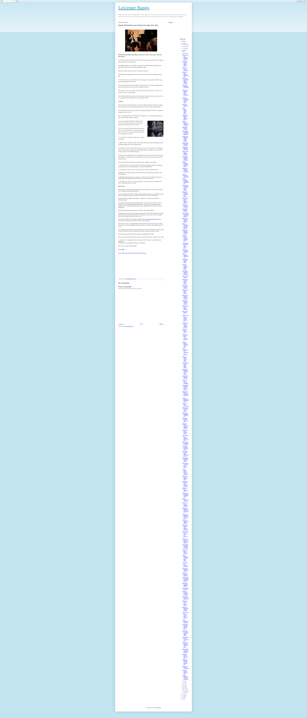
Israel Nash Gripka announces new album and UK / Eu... (185, 238)
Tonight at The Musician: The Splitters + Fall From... (185, 645)
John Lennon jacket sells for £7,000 (185, 206)
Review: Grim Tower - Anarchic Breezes (185, 432)
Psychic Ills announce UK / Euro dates (184, 656)
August (184, 53)
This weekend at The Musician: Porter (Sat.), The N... (185, 438)
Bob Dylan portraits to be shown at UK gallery (185, 593)
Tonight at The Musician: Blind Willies (185, 148)
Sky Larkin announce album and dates (184, 672)
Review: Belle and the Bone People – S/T (185, 598)
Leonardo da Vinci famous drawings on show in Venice (185, 100)
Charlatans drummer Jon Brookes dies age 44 (185, 400)
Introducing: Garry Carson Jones (185, 404)
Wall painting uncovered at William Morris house (185, 272)
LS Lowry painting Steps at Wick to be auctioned (185, 472)
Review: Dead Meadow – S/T (185, 312)
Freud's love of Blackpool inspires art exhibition (185, 297)
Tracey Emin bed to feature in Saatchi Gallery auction (185, 633)
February (184, 690)
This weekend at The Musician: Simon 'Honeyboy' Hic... (185, 615)
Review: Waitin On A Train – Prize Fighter (185, 443)
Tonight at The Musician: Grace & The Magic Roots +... (185, 394)
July (183, 681)
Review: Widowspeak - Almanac (185, 499)
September (185, 50)
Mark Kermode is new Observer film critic (185, 307)
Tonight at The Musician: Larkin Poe (185, 574)
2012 (182, 695)
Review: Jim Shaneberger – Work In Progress (185, 302)
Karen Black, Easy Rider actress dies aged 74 (185, 448)
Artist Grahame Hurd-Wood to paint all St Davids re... (185, 132)
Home (141, 324)
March (184, 688)
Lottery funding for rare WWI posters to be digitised (185, 215)
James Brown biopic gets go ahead (185, 128)
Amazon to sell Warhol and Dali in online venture (185, 516)
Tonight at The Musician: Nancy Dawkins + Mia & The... (185, 527)
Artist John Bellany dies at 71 (185, 105)
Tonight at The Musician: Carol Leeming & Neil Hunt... (185, 484)
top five (137, 213)
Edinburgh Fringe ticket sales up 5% (185, 176)
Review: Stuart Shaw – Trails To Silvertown (185, 551)
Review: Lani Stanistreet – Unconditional (185, 86)
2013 (182, 43)
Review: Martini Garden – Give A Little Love (185, 639)
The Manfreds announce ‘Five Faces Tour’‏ (185, 420)
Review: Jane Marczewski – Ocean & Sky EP (185, 570)
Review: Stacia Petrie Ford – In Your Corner (185, 409)
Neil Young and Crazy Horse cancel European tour (185, 465)
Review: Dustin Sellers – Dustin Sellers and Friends (185, 201)
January (184, 692)
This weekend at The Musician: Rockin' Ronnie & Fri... (185, 318)
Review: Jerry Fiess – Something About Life (185, 504)
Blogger (159, 707)
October (184, 48)
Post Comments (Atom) (128, 326)
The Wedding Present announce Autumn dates (184, 64)
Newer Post (121, 324)
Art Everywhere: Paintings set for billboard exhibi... (185, 495)
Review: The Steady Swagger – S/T (185, 331)
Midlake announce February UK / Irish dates (185, 123)
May (184, 685)
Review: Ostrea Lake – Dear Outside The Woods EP (185, 651)
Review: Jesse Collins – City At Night (185, 667)
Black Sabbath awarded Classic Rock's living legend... (185, 454)
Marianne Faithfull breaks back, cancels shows (185, 345)
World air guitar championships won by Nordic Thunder (185, 188)
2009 (182, 698)
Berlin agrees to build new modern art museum (185, 220)
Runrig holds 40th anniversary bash (185, 489)
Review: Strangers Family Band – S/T (185, 255)
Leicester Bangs (133, 7)
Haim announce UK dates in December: (185, 144)
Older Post (161, 324)
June (184, 683)
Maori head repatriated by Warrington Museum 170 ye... (185, 510)
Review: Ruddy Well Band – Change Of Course (185, 459)
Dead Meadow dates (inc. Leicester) (185, 287)
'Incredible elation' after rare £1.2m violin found (185, 677)
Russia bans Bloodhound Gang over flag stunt (185, 609)
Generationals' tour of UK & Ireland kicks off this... (185, 627)
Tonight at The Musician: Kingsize (185, 210)
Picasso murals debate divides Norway (185, 291)
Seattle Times (121, 207)
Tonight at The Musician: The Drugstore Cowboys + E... (185, 337)
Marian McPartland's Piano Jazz (154, 219)
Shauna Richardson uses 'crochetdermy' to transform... (185, 351)
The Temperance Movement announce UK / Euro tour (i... (185, 387)
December (185, 44)
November (185, 46)
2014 (182, 41)
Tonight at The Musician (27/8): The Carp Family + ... (185, 170)
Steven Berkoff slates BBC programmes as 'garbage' (185, 546)
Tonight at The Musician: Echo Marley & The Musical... (185, 194)
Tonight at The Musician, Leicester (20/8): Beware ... (185, 281)
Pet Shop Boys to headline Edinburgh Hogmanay (185, 158)
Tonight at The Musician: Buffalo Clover (185, 261)
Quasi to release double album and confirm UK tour (185, 579)
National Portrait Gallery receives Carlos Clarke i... (185, 365)
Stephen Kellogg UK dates (185, 589)
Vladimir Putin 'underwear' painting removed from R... (185, 139)
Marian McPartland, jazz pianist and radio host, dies (185, 226)
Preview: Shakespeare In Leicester (185, 621)
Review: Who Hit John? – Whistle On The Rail (185, 584)
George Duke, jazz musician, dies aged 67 (185, 564)
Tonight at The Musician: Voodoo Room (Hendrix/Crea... (185, 93)
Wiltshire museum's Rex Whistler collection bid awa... (185, 181)
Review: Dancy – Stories (185, 277)
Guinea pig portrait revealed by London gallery (185, 267)
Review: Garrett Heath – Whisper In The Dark (185, 153)
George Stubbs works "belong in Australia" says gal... (185, 325)
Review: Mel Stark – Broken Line (185, 69)
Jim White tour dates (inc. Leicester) (185, 377)
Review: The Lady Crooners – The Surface (185, 381)
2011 (182, 696)
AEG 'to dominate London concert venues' (184, 359)
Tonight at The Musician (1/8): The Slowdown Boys (185, 662)
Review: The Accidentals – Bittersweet (185, 250)
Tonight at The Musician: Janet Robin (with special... (185, 372)
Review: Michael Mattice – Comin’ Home (184, 111)
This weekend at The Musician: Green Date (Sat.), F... (185, 57)
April (184, 687)
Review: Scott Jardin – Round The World (185, 478)
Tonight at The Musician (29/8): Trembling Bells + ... (185, 117)
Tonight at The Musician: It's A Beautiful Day (185, 415)
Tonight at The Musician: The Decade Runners (185, 232)
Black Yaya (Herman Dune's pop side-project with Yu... (185, 426)
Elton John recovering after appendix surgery (184, 603)
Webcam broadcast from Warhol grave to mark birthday (185, 558)
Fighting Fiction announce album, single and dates (185, 541)
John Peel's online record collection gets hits (185, 521)
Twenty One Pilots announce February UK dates (185, 74)
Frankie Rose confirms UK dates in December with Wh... (185, 81)
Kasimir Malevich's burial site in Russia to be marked (185, 164)
